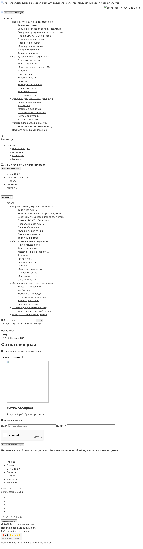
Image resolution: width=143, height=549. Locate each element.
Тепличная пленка (28, 25)
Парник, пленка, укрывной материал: (32, 21)
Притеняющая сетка (29, 60)
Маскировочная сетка (30, 84)
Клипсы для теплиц (28, 115)
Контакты (12, 187)
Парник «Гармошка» (29, 42)
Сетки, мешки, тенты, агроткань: (30, 56)
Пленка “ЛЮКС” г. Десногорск (34, 35)
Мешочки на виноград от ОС (34, 67)
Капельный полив (27, 77)
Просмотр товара (34, 414)
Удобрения (24, 105)
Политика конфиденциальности (18, 527)
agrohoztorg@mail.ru (12, 491)
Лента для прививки (29, 49)
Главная (11, 461)
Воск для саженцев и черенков (29, 129)
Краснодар (18, 155)
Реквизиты (13, 472)
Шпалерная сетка (27, 88)
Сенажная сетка (27, 95)
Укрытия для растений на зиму (35, 126)
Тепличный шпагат (28, 53)
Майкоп (16, 159)
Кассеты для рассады (30, 102)
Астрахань (18, 152)
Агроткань (23, 70)
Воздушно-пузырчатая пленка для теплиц (41, 32)
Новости (11, 180)
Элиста (11, 145)
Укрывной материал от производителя (39, 28)
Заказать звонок (32, 323)
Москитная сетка (27, 91)
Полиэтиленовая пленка (31, 39)
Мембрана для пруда (29, 109)
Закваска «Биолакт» (29, 119)
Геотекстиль (25, 74)
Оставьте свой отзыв (13, 542)
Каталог (11, 18)
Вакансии (12, 184)
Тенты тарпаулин (27, 63)
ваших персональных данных (103, 450)
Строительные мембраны (32, 112)
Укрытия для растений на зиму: (29, 122)
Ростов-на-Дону (21, 148)
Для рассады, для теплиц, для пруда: (32, 98)
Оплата (11, 465)
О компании (13, 173)
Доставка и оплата (17, 177)
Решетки (23, 81)
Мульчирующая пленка (30, 46)
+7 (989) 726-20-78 (129, 7)
